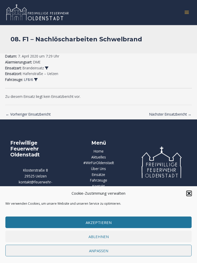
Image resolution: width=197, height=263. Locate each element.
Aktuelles (98, 157)
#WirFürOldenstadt (98, 162)
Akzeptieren (99, 222)
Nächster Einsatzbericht (170, 114)
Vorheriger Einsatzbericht (28, 114)
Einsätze (98, 174)
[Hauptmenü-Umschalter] (187, 12)
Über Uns (98, 168)
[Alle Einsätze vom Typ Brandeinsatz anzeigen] (46, 68)
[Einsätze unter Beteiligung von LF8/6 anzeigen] (36, 80)
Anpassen (98, 250)
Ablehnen (98, 236)
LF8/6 (28, 79)
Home (99, 151)
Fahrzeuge (98, 180)
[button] (189, 193)
